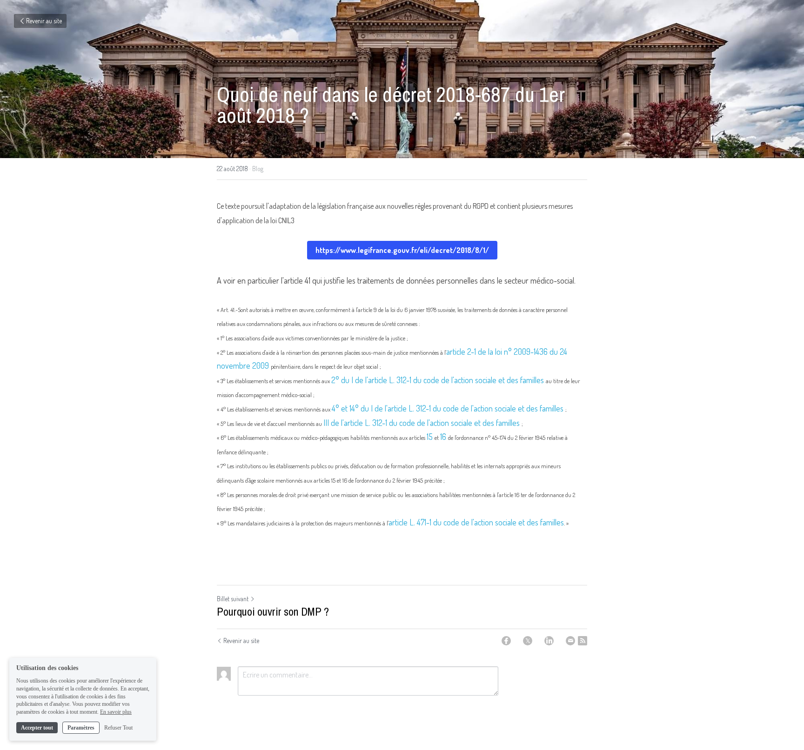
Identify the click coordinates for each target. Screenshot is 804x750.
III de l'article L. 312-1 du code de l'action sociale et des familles (422, 423)
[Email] (570, 640)
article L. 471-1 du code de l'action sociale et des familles (476, 522)
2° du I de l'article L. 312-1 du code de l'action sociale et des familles (438, 380)
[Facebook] (506, 640)
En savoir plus (116, 712)
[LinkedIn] (549, 640)
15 (431, 436)
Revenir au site (44, 21)
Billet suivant (232, 599)
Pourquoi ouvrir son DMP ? (273, 611)
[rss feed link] (582, 640)
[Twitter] (527, 640)
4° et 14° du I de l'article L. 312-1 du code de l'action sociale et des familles (448, 408)
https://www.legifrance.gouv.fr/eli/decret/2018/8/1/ (402, 250)
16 (444, 436)
